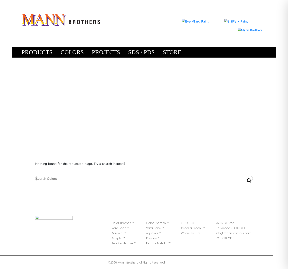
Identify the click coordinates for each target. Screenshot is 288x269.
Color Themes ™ (122, 223)
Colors (72, 52)
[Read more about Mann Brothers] (250, 30)
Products (37, 52)
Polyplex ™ (118, 238)
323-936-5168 (225, 238)
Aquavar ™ (118, 233)
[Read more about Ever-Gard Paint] (195, 21)
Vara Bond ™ (120, 228)
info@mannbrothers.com (233, 233)
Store (172, 52)
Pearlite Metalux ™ (123, 243)
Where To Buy (190, 233)
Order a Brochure (193, 228)
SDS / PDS (141, 52)
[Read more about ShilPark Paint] (236, 21)
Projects (106, 52)
